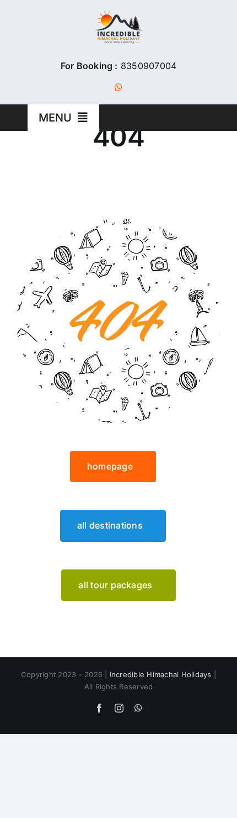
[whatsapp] (118, 87)
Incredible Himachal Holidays (161, 674)
